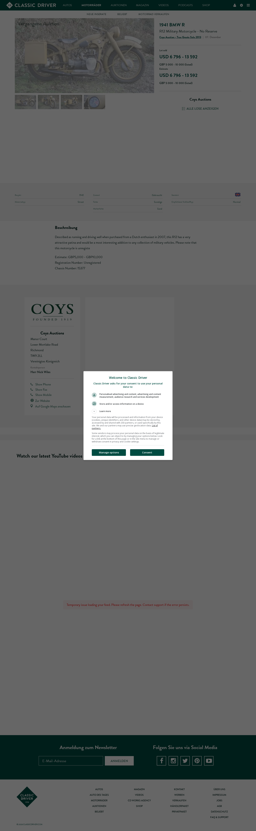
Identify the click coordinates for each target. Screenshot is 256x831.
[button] (128, 411)
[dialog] (128, 415)
